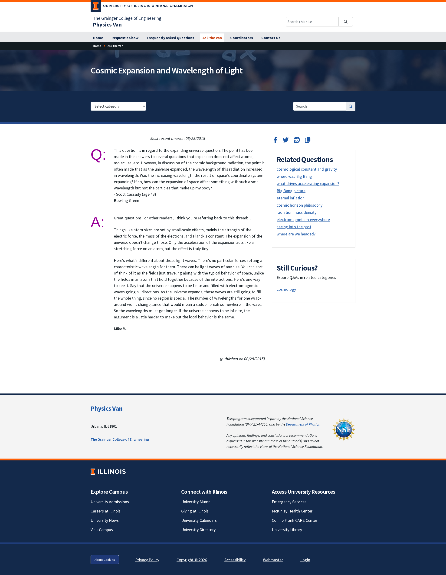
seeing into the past (294, 226)
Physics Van (106, 408)
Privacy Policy (147, 559)
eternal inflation (291, 198)
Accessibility (235, 559)
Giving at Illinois (195, 511)
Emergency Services (289, 501)
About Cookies (105, 560)
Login (305, 559)
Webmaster (273, 559)
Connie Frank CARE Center (294, 520)
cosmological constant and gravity (307, 169)
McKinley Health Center (292, 511)
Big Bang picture (291, 190)
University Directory (198, 529)
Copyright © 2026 (192, 559)
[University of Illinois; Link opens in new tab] (108, 472)
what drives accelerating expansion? (308, 183)
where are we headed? (296, 234)
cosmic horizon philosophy (299, 205)
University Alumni (196, 501)
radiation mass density (296, 212)
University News (105, 520)
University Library (287, 529)
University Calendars (199, 520)
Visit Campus (102, 529)
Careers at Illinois (106, 511)
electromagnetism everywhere (303, 219)
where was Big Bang (294, 176)
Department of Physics (303, 424)
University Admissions (110, 501)
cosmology (286, 289)
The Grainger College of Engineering (127, 18)
